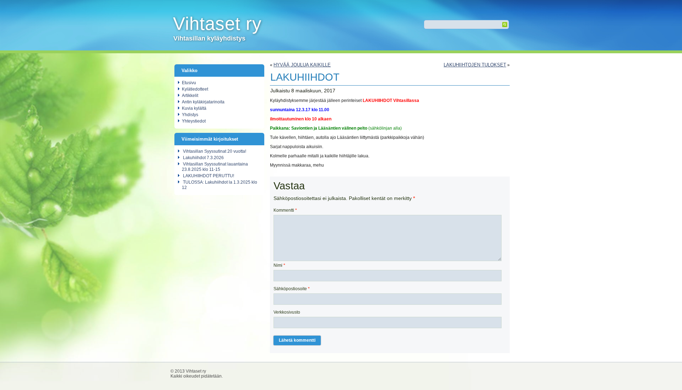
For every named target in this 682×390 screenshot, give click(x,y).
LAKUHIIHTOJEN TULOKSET (475, 64)
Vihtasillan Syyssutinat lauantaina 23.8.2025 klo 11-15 (215, 167)
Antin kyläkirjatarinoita (203, 101)
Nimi (279, 265)
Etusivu (189, 82)
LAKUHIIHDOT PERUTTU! (208, 175)
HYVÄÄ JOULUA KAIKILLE (302, 64)
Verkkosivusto (287, 312)
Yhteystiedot (194, 121)
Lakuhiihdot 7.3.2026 (203, 157)
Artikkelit (190, 95)
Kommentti (285, 210)
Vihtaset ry (217, 23)
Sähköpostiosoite (292, 288)
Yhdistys (190, 114)
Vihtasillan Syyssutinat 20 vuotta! (214, 151)
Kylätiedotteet (195, 89)
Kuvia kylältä (194, 108)
